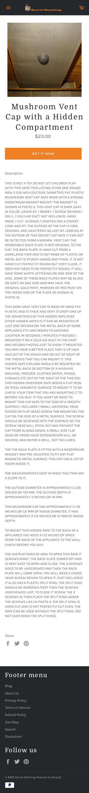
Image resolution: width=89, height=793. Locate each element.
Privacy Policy (15, 700)
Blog (8, 686)
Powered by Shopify (49, 777)
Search (10, 729)
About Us (12, 693)
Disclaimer (13, 736)
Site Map (12, 722)
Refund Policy (15, 715)
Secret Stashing (25, 777)
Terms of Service (17, 708)
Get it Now (43, 153)
